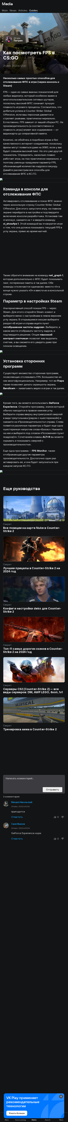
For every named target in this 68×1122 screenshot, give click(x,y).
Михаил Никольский (21, 802)
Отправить (52, 789)
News (13, 10)
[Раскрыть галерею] (34, 180)
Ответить (17, 816)
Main (5, 10)
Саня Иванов (18, 824)
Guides (33, 10)
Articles (22, 10)
